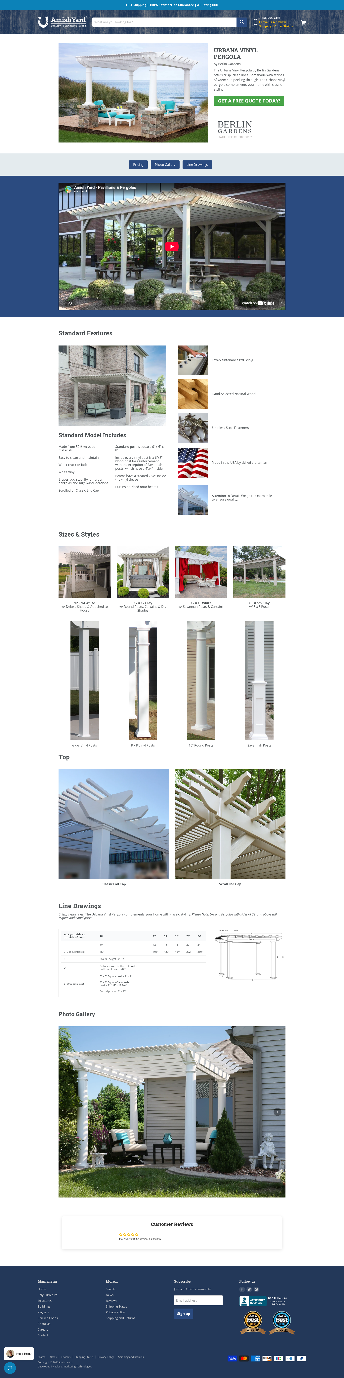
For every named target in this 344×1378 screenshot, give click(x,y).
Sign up (183, 1313)
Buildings (44, 1306)
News (109, 1295)
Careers (43, 1329)
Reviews (111, 1301)
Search (110, 1289)
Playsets (43, 1312)
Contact (43, 1335)
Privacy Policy (115, 1312)
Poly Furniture (47, 1295)
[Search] (241, 21)
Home (42, 1289)
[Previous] (66, 1112)
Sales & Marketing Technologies (73, 1366)
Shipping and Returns (120, 1318)
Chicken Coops (48, 1318)
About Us (44, 1324)
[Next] (277, 1112)
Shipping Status (116, 1306)
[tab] (154, 1194)
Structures (45, 1301)
